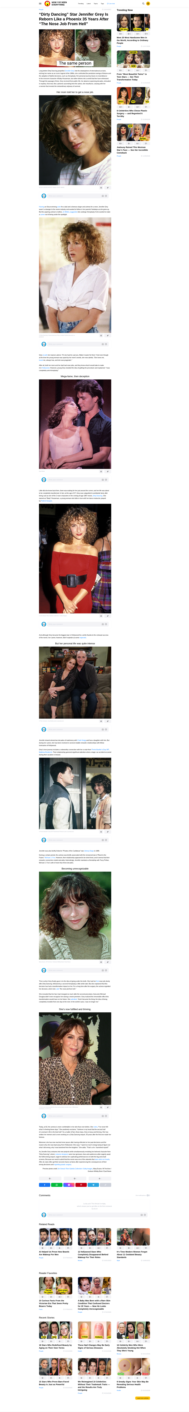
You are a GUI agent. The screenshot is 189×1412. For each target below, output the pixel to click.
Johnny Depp (89, 851)
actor (59, 207)
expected (83, 637)
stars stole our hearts (102, 1159)
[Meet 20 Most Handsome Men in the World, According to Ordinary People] (133, 23)
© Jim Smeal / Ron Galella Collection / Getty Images (53, 615)
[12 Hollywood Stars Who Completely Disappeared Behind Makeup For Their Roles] (94, 1237)
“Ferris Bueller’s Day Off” (100, 749)
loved (41, 360)
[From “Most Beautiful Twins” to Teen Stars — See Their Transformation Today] (133, 59)
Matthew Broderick (45, 752)
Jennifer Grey (69, 71)
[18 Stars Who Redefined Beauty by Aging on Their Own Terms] (55, 1330)
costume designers (61, 1154)
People (41, 9)
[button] (50, 1179)
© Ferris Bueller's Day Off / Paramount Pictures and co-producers (56, 831)
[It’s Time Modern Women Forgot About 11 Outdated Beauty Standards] (133, 1237)
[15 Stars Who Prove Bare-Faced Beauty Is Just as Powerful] (55, 1367)
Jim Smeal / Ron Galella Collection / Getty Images (74, 1169)
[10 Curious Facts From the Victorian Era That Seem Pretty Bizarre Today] (55, 1286)
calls (57, 989)
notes (95, 1127)
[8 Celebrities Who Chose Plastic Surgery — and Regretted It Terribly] (133, 96)
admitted (74, 999)
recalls (45, 355)
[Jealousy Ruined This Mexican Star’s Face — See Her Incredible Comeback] (133, 133)
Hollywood (45, 368)
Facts (40, 1309)
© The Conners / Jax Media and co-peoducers (51, 721)
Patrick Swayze (46, 501)
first (97, 981)
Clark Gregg (81, 740)
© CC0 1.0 (48, 1108)
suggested (73, 212)
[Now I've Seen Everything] (56, 3)
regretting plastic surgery (62, 1164)
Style (118, 1260)
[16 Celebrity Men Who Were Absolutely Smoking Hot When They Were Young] (133, 1330)
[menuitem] (80, 3)
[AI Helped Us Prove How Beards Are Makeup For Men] (55, 1237)
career (42, 214)
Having (41, 207)
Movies (80, 1260)
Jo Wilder (66, 212)
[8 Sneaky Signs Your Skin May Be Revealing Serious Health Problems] (133, 1367)
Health (80, 1351)
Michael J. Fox (50, 857)
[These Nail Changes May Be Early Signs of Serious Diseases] (94, 1330)
